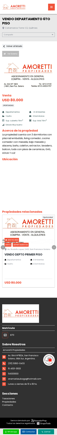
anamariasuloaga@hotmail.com (24, 378)
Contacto (7, 404)
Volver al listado (14, 46)
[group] (28, 74)
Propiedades (9, 401)
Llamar (47, 431)
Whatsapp (12, 431)
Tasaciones (8, 398)
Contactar (30, 431)
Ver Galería (12, 53)
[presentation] (3, 247)
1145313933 (13, 373)
